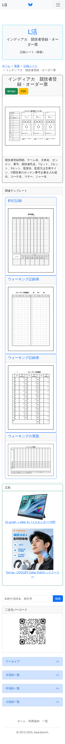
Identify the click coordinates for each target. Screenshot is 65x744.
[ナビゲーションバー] (58, 4)
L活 (4, 4)
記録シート (30, 66)
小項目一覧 (13, 702)
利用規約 (34, 721)
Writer (11, 91)
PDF (23, 91)
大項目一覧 (13, 675)
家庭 (17, 66)
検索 (58, 598)
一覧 (45, 721)
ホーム (6, 66)
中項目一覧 (13, 688)
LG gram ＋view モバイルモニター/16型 (30, 522)
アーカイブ (13, 661)
